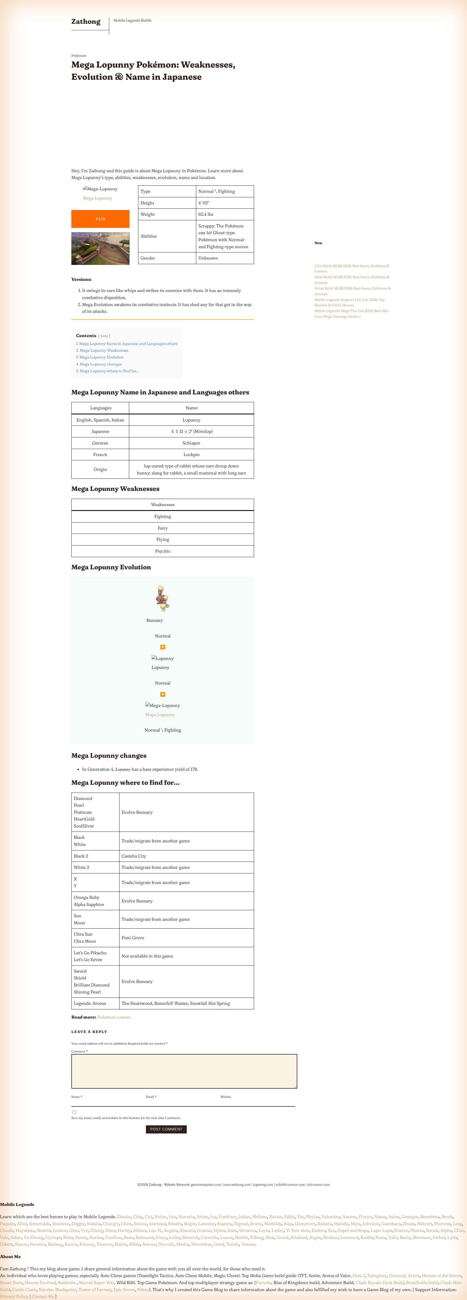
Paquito (7, 1223)
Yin (300, 1216)
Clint (459, 1230)
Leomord (349, 1237)
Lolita (174, 1237)
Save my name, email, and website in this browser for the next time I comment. (126, 1118)
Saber (16, 1237)
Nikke (143, 1289)
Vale (4, 1237)
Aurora (149, 1244)
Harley (124, 1230)
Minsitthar (201, 1244)
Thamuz (104, 1244)
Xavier (275, 1216)
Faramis (38, 1244)
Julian (244, 1216)
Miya (355, 1223)
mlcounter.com (318, 1184)
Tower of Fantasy (94, 1289)
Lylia (452, 1237)
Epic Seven (124, 1289)
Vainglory (377, 1275)
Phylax (312, 1216)
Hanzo (21, 1244)
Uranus (204, 1230)
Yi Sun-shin (297, 1230)
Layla (264, 1230)
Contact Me (43, 1296)
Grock (282, 1237)
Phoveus (442, 1223)
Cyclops (53, 1237)
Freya (161, 1237)
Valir (393, 1237)
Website (226, 1097)
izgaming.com (263, 1184)
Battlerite (67, 1282)
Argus (315, 1237)
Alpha (446, 1230)
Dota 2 (359, 1275)
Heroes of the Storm (441, 1275)
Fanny (81, 1237)
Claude (7, 1230)
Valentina (331, 1216)
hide (104, 336)
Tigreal (241, 1223)
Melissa (259, 1216)
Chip (137, 1216)
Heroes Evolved (40, 1282)
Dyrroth (166, 1244)
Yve (84, 1230)
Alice (22, 1223)
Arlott (202, 1216)
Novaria (186, 1216)
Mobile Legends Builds (132, 20)
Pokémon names (113, 1017)
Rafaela (325, 1223)
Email (151, 1097)
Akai (269, 1237)
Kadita (367, 1237)
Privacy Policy (14, 1296)
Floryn (365, 1216)
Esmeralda (39, 1223)
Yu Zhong (33, 1237)
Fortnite (263, 1282)
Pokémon (78, 55)
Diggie (78, 1223)
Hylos (219, 1230)
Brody (447, 1216)
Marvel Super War (96, 1282)
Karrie (71, 1244)
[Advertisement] (162, 125)
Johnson (370, 1223)
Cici (148, 1216)
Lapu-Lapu (381, 1230)
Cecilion (113, 1237)
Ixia (172, 1216)
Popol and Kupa (353, 1230)
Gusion (60, 1230)
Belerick (190, 1237)
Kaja (288, 1223)
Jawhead (157, 1223)
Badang (55, 1244)
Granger (410, 1216)
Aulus (393, 1216)
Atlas (232, 1230)
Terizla (232, 1244)
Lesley (278, 1230)
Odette (6, 1244)
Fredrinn (227, 1216)
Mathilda (273, 1223)
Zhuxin (124, 1216)
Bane (129, 1237)
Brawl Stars (11, 1282)
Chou (126, 1223)
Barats (432, 1230)
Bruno (256, 1223)
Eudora (319, 1230)
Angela (170, 1230)
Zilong (96, 1230)
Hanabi (341, 1223)
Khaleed (299, 1237)
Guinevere (305, 1223)
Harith (241, 1237)
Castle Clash (24, 1289)
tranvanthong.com (237, 1184)
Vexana (248, 1244)
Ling (457, 1223)
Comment (79, 1051)
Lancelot (206, 1223)
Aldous (139, 1230)
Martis (121, 1244)
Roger (190, 1223)
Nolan (161, 1216)
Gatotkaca (391, 1223)
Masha (182, 1244)
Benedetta (429, 1216)
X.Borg (256, 1237)
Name (76, 1097)
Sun (331, 1230)
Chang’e (111, 1223)
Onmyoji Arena (404, 1275)
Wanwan (60, 1223)
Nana (380, 1237)
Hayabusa (25, 1230)
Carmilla (209, 1237)
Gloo (74, 1230)
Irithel (439, 1237)
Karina (96, 1237)
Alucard (187, 1230)
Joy (213, 1216)
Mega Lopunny (97, 198)
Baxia (405, 1237)
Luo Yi (155, 1230)
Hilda (134, 1244)
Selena (140, 1223)
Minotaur (421, 1237)
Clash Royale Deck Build (380, 1282)
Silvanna (247, 1230)
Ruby (68, 1237)
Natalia (94, 1223)
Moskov (330, 1237)
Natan (380, 1216)
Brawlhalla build (422, 1282)
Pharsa (417, 1230)
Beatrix (44, 1230)
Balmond (145, 1237)
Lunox (226, 1237)
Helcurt (424, 1223)
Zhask (409, 1223)
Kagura (224, 1223)
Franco (401, 1230)
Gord (219, 1244)
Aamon (349, 1216)
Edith (289, 1216)
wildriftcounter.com (290, 1184)
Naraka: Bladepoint (57, 1289)
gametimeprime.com (206, 1184)
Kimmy (86, 1244)
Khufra (175, 1223)
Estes (110, 1230)
